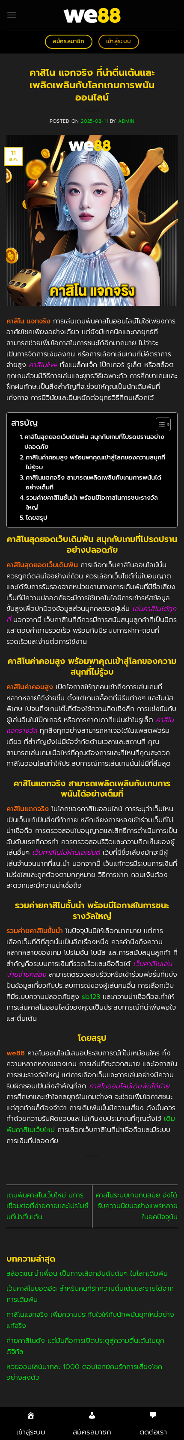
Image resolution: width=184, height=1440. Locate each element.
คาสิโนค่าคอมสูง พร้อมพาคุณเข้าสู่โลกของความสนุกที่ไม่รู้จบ (95, 462)
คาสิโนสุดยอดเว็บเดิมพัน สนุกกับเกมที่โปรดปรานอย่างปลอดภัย (94, 441)
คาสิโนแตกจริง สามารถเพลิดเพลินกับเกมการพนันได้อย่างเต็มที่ (93, 482)
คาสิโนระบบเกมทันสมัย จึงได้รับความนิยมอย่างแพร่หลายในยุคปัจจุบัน (137, 1206)
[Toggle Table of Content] (159, 424)
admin (126, 121)
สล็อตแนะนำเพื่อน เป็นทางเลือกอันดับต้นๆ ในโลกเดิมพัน (87, 1273)
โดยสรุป (36, 517)
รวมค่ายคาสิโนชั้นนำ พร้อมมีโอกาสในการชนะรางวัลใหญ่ (92, 502)
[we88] (92, 15)
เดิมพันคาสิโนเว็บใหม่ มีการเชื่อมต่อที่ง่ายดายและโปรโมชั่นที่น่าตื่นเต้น (47, 1206)
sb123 (91, 997)
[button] (11, 14)
